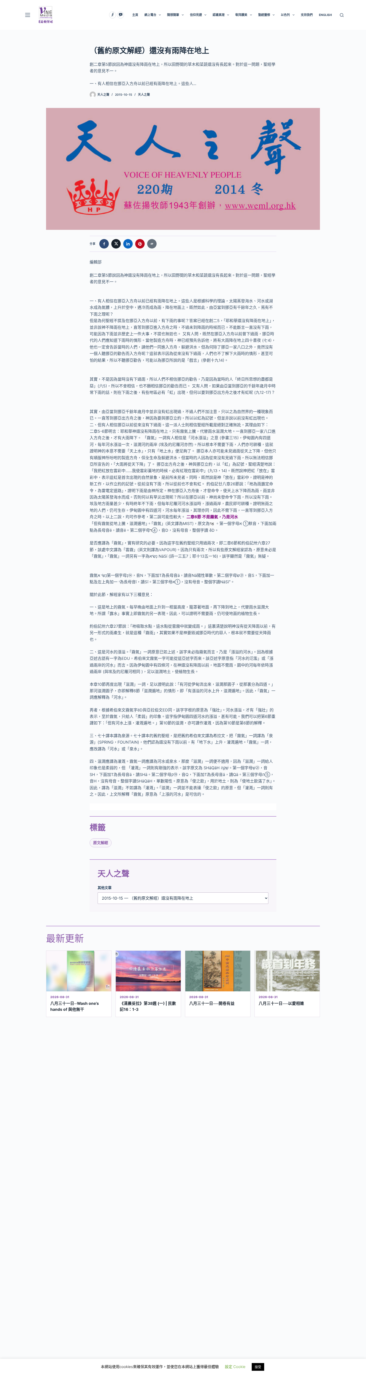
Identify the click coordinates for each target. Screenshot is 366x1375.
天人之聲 (144, 94)
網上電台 (150, 15)
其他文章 (105, 887)
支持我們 (307, 15)
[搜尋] (342, 15)
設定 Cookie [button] (235, 1366)
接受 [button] (258, 1367)
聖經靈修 (264, 15)
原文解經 (100, 842)
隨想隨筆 (173, 15)
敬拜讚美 (241, 15)
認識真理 (219, 15)
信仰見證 (196, 15)
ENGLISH (325, 15)
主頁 (135, 15)
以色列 (285, 15)
